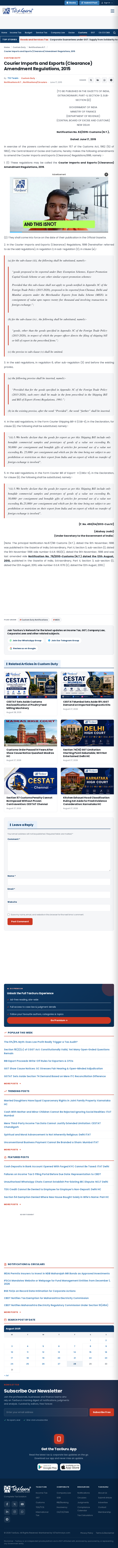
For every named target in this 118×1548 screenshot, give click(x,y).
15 (90, 1352)
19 (43, 1357)
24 (12, 1363)
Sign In (107, 2)
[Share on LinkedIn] (97, 80)
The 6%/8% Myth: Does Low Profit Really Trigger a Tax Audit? (41, 1042)
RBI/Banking (63, 1502)
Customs (82, 32)
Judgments (83, 1502)
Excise (72, 32)
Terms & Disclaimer (105, 1533)
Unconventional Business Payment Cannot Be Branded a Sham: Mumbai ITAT (51, 1142)
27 (59, 1363)
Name (12, 875)
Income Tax (15, 32)
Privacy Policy (87, 1533)
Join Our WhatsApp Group (27, 640)
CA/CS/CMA (63, 1512)
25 (27, 1363)
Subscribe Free (102, 1412)
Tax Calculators (85, 1515)
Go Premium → (59, 1020)
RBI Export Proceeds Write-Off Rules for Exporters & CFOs (38, 1061)
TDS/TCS (40, 1507)
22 (90, 1357)
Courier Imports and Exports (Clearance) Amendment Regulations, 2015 (48, 66)
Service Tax (41, 32)
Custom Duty (19, 47)
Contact (102, 1507)
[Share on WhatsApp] (104, 80)
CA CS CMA (104, 32)
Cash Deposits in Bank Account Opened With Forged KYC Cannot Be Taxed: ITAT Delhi (56, 1166)
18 (28, 1357)
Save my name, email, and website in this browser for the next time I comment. (47, 914)
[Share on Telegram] (111, 80)
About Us (102, 1492)
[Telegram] (7, 1519)
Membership (104, 1512)
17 (12, 1357)
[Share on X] (91, 80)
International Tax (42, 1514)
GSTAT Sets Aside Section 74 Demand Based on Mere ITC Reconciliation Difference (55, 1076)
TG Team (13, 78)
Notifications (83, 1492)
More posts (11, 1083)
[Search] (114, 32)
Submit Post (90, 2)
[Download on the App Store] (70, 1466)
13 (59, 1352)
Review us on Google (24, 648)
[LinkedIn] (7, 1512)
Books (72, 2)
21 (75, 1357)
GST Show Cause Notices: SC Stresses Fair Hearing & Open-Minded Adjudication (53, 1068)
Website (12, 901)
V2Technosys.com (61, 1532)
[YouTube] (22, 1504)
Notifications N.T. (37, 47)
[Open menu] (112, 11)
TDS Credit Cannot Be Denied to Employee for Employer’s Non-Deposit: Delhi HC (52, 1189)
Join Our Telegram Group (65, 640)
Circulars (81, 1497)
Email (11, 888)
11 (27, 1352)
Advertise (103, 1502)
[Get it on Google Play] (47, 1466)
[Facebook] (7, 1504)
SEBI (59, 1497)
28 (74, 1363)
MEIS (57, 619)
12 (43, 1352)
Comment (14, 839)
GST (93, 32)
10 (12, 1352)
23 (106, 1357)
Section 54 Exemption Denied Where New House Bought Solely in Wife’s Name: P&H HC (56, 1197)
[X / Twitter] (15, 1504)
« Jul (6, 1375)
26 (43, 1363)
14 (75, 1352)
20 (59, 1357)
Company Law (58, 32)
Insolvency (62, 1507)
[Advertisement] (27, 120)
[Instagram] (15, 1512)
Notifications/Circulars (35, 82)
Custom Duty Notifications (35, 619)
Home (4, 32)
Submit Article (105, 1497)
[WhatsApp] (22, 1512)
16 (106, 1352)
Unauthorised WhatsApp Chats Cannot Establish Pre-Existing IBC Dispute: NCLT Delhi (56, 1181)
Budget (28, 32)
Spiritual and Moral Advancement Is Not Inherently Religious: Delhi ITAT (47, 1134)
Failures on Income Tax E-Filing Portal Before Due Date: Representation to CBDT (52, 1174)
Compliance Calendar (83, 1509)
